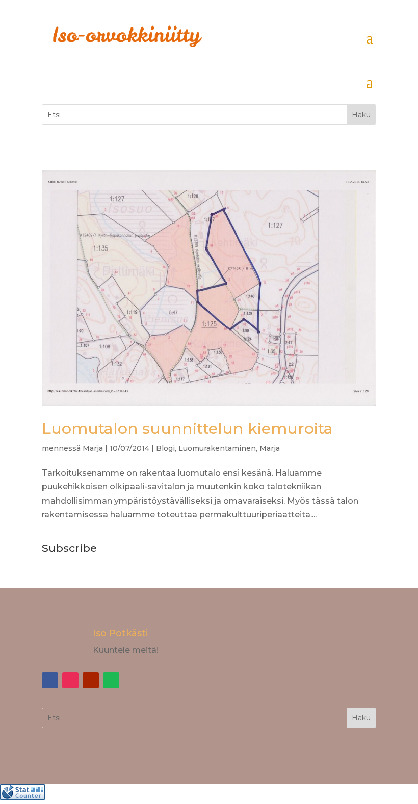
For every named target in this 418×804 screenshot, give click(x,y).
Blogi (165, 448)
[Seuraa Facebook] (50, 680)
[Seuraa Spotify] (111, 680)
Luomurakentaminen (217, 448)
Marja (93, 448)
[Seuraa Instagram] (70, 680)
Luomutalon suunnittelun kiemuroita (187, 428)
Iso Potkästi (120, 633)
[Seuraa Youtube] (91, 680)
